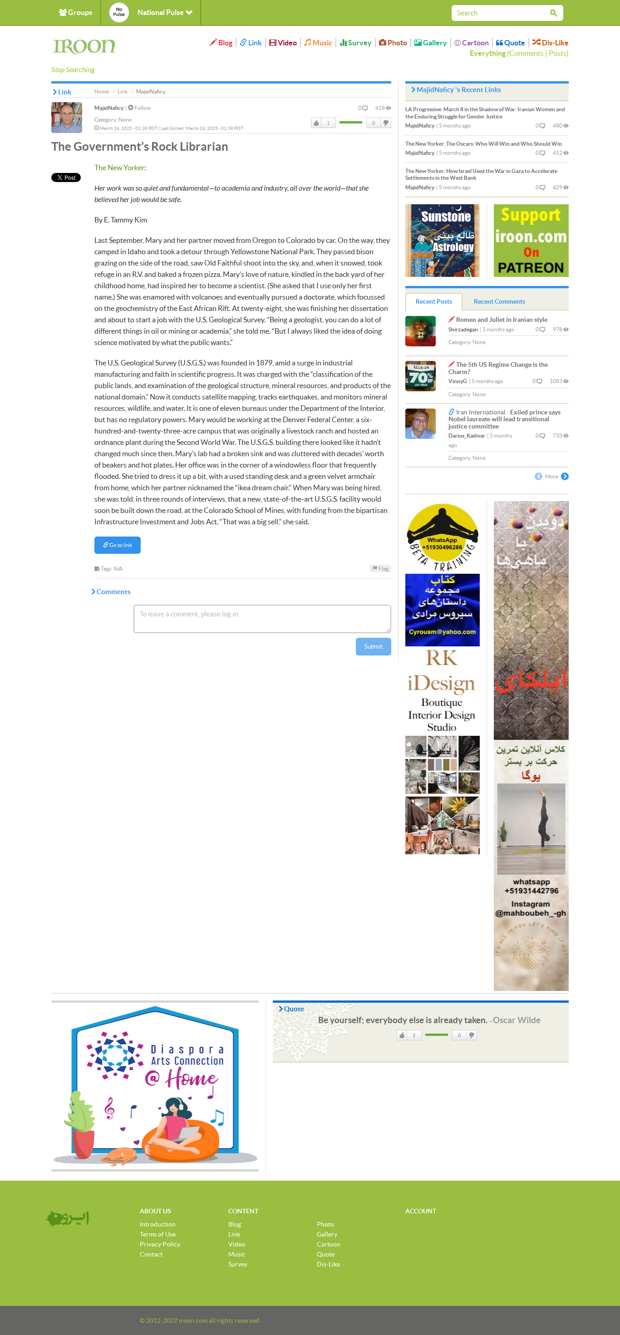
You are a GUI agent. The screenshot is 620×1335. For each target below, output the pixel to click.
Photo (396, 43)
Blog (224, 43)
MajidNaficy (108, 108)
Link (254, 43)
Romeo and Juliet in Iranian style (501, 319)
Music (321, 43)
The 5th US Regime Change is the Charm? (498, 368)
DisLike (385, 123)
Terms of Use (158, 1234)
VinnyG (457, 381)
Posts (557, 53)
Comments (526, 53)
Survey (359, 43)
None (125, 120)
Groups (79, 12)
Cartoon (475, 43)
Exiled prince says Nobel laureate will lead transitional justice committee (504, 419)
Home (101, 91)
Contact (151, 1254)
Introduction (158, 1224)
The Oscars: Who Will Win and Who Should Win (483, 144)
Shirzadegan (463, 329)
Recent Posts (434, 301)
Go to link (120, 545)
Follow (142, 108)
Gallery (434, 43)
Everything (488, 53)
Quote (514, 43)
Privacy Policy (160, 1244)
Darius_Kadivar (466, 435)
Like (316, 123)
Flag (383, 568)
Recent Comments (499, 301)
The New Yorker (119, 167)
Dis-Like (555, 43)
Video (286, 43)
